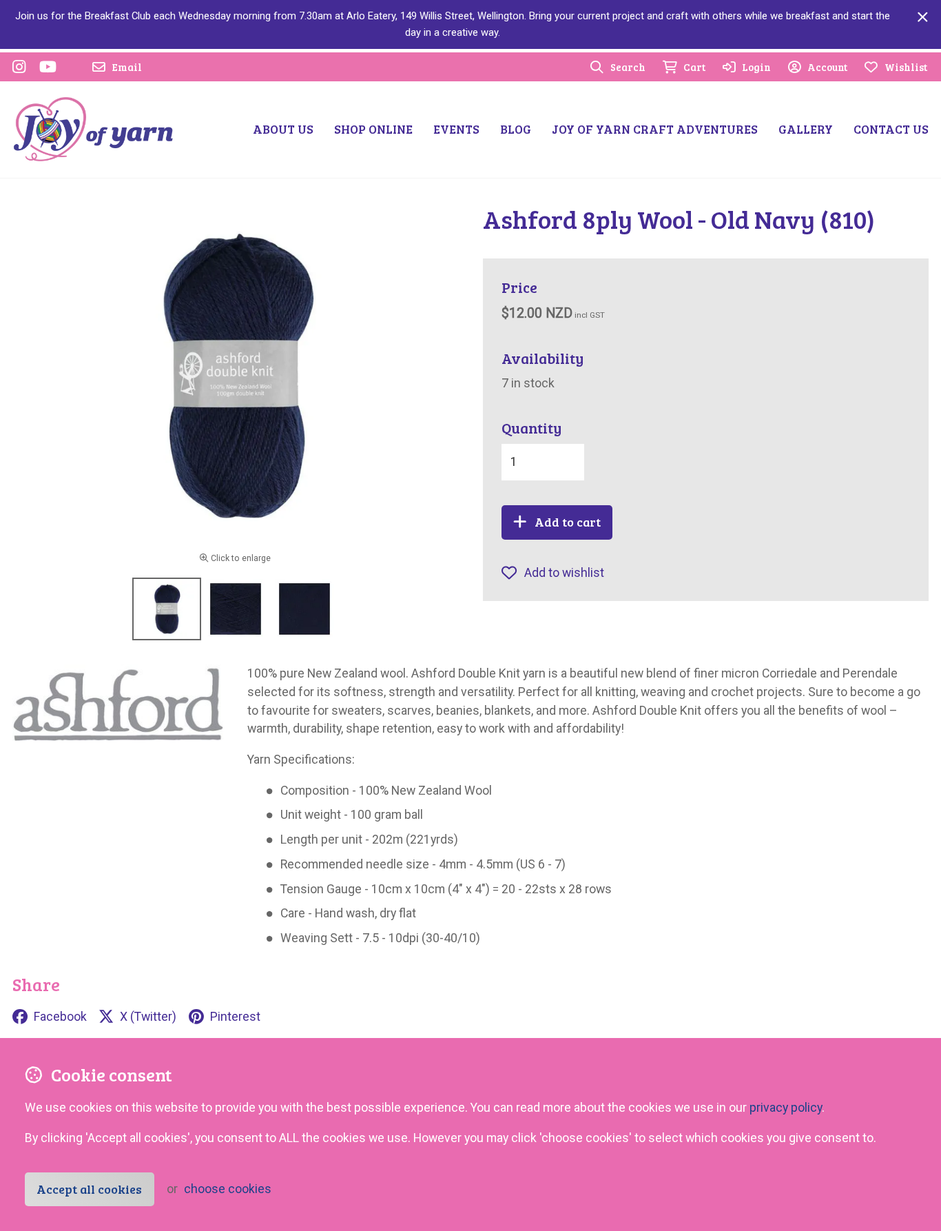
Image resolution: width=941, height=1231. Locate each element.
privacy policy (785, 1107)
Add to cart (568, 521)
